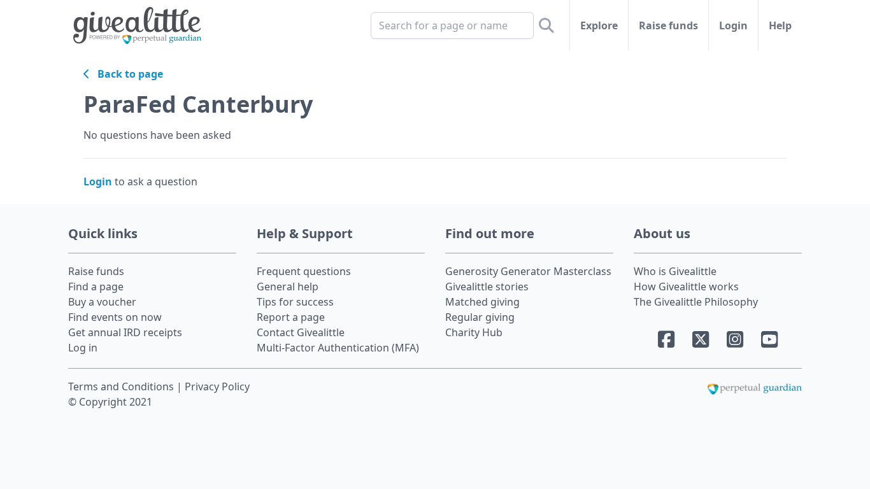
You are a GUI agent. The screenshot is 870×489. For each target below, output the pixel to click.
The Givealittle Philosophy (696, 302)
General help (287, 287)
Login (733, 25)
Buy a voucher (102, 302)
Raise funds (668, 25)
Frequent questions (304, 271)
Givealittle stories (487, 287)
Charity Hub (474, 332)
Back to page (126, 74)
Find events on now (115, 317)
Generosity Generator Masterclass (528, 271)
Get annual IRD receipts (125, 332)
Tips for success (295, 302)
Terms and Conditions (122, 386)
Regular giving (480, 317)
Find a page (96, 287)
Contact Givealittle (301, 332)
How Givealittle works (686, 287)
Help (780, 25)
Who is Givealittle (675, 271)
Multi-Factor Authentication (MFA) (338, 348)
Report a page (291, 317)
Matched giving (482, 302)
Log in (82, 348)
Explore (599, 25)
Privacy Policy (217, 386)
